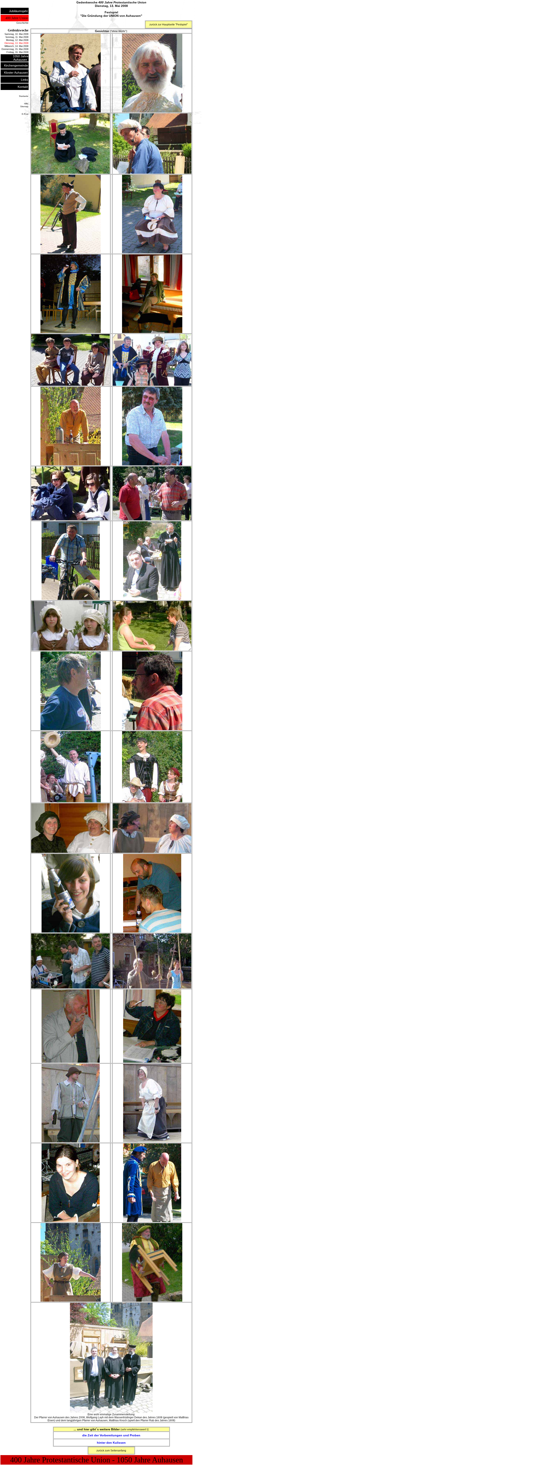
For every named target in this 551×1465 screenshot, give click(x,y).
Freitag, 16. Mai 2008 (17, 52)
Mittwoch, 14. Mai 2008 (16, 46)
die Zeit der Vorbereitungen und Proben (111, 1435)
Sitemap (24, 106)
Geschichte (22, 23)
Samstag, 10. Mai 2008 (16, 34)
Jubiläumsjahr (18, 11)
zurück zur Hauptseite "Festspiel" (168, 24)
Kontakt (23, 86)
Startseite (23, 96)
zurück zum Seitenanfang (111, 1450)
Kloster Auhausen (16, 72)
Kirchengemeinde (16, 65)
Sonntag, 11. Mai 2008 (16, 37)
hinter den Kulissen (111, 1442)
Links (24, 79)
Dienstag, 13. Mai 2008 (16, 43)
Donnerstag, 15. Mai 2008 (15, 49)
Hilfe (26, 103)
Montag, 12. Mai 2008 (17, 40)
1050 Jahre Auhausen (20, 57)
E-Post (25, 114)
